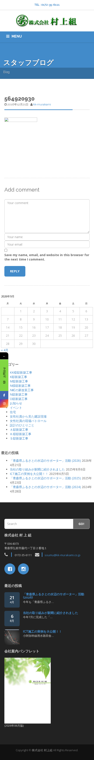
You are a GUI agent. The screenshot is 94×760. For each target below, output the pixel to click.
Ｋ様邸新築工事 (20, 434)
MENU (17, 36)
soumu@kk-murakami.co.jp (62, 555)
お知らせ (16, 403)
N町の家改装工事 (22, 390)
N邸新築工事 (19, 394)
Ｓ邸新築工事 (19, 438)
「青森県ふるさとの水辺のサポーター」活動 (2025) (45, 478)
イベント (16, 407)
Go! (81, 524)
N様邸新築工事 (20, 386)
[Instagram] (4, 403)
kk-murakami (42, 104)
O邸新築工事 (19, 399)
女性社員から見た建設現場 (28, 416)
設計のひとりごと (22, 425)
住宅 (13, 412)
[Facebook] (4, 395)
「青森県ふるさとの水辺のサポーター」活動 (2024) (45, 487)
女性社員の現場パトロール (28, 421)
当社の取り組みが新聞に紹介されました (37, 469)
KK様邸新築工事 (21, 372)
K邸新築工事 (18, 377)
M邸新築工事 (19, 381)
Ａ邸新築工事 (19, 429)
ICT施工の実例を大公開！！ (29, 474)
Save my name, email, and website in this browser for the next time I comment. (46, 257)
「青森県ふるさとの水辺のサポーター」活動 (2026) (45, 460)
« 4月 (4, 350)
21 (12, 599)
